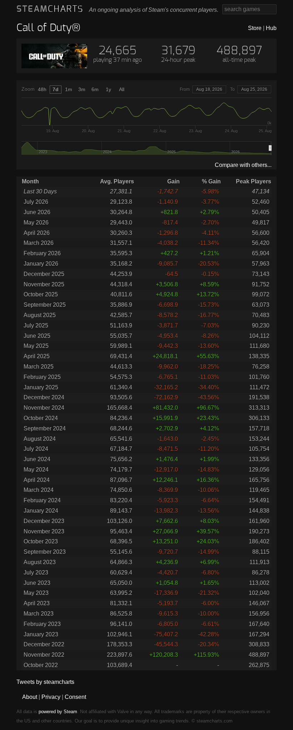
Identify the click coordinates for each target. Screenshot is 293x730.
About (29, 697)
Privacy (50, 697)
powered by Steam (58, 711)
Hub (271, 28)
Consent (75, 697)
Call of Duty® (48, 28)
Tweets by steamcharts (45, 682)
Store (255, 28)
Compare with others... (243, 165)
